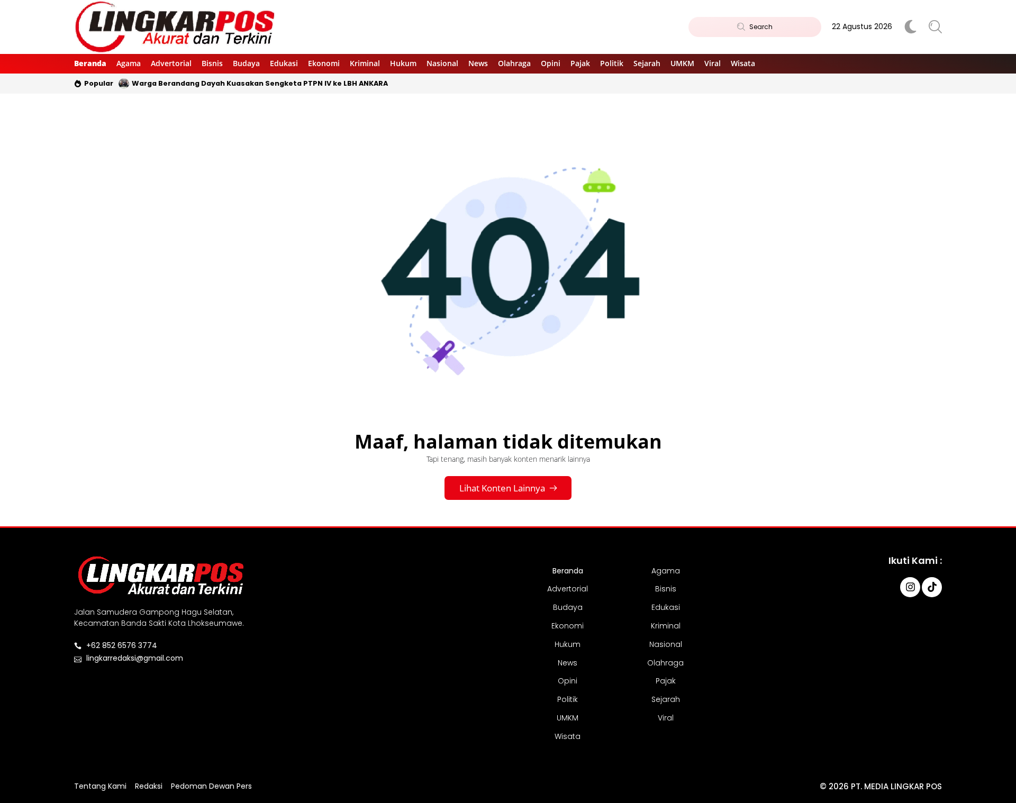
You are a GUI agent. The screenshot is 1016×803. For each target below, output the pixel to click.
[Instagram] (910, 587)
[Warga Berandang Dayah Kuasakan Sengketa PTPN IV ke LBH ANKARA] (124, 83)
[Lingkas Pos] (175, 27)
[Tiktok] (932, 587)
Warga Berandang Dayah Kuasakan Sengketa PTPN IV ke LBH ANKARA (260, 83)
